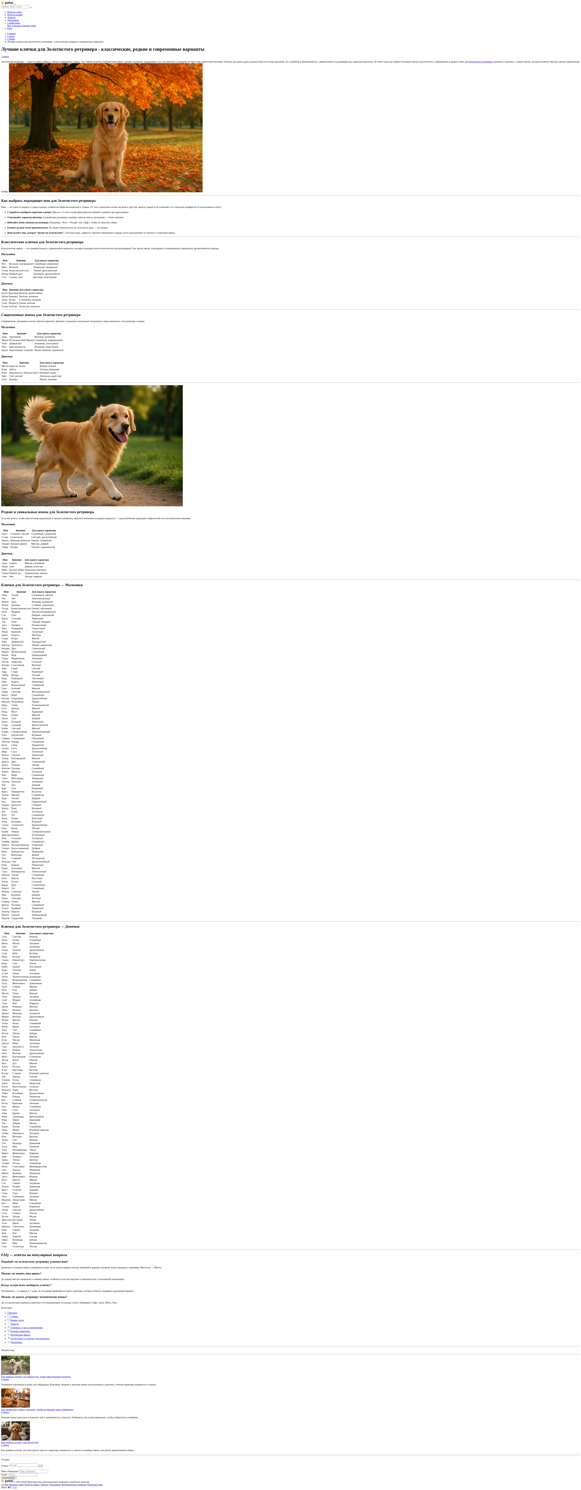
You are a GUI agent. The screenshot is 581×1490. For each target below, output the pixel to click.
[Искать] (31, 7)
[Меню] (15, 4)
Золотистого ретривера (481, 61)
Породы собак (14, 12)
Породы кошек (15, 14)
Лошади (11, 17)
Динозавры (13, 20)
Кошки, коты (17, 1320)
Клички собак (29, 25)
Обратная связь (95, 1484)
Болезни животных (20, 1331)
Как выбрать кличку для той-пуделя (19, 1442)
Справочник (13, 23)
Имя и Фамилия (10, 1471)
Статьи (4, 1484)
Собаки (14, 1316)
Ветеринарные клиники (73, 1484)
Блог (9, 28)
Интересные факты (20, 1335)
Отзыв (5, 1466)
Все (15, 1313)
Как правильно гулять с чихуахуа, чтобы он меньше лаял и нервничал (37, 1409)
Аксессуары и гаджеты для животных (30, 1338)
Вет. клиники (14, 25)
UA (15, 1487)
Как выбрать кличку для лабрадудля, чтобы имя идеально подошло (36, 1376)
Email (5, 1474)
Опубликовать (8, 1478)
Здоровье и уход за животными (26, 1327)
